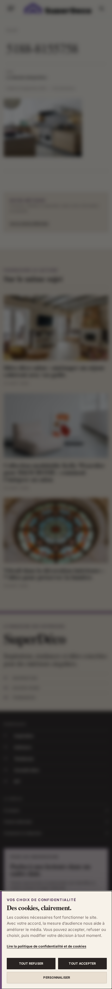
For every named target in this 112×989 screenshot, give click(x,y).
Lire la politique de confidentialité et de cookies (46, 946)
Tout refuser (31, 963)
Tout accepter (82, 963)
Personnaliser (56, 977)
